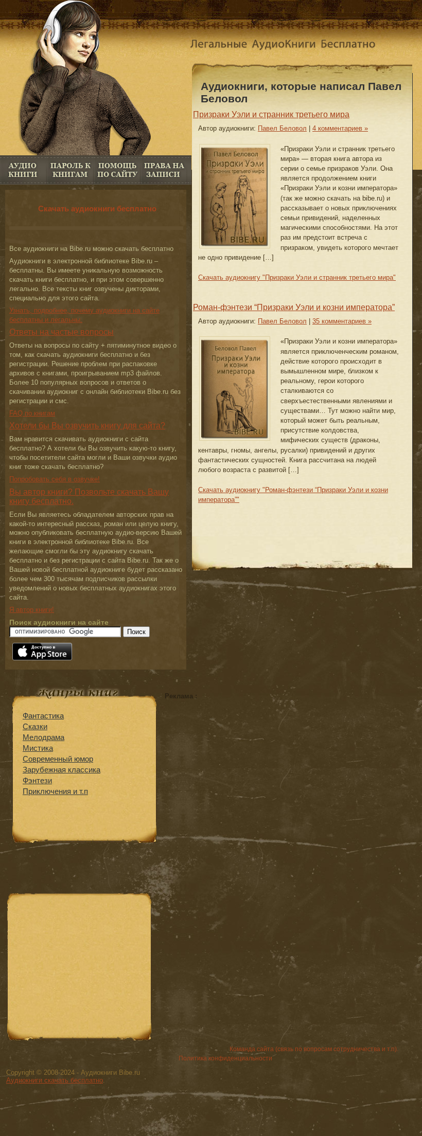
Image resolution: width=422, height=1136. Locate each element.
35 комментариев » (342, 321)
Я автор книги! (31, 610)
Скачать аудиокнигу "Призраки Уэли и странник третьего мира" (297, 277)
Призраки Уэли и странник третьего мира (271, 114)
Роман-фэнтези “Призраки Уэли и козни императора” (294, 307)
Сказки (35, 726)
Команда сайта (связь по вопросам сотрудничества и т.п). (314, 1049)
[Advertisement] (251, 772)
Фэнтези (37, 780)
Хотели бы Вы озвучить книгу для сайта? (87, 425)
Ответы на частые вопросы (61, 332)
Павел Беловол (282, 128)
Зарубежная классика (61, 769)
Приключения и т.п (55, 791)
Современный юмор (58, 758)
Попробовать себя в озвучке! (54, 479)
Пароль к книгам (70, 170)
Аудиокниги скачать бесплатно (54, 1080)
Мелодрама (43, 737)
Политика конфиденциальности (225, 1058)
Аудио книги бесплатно (23, 170)
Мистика (38, 748)
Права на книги (163, 170)
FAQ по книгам (117, 170)
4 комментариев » (340, 128)
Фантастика (43, 715)
